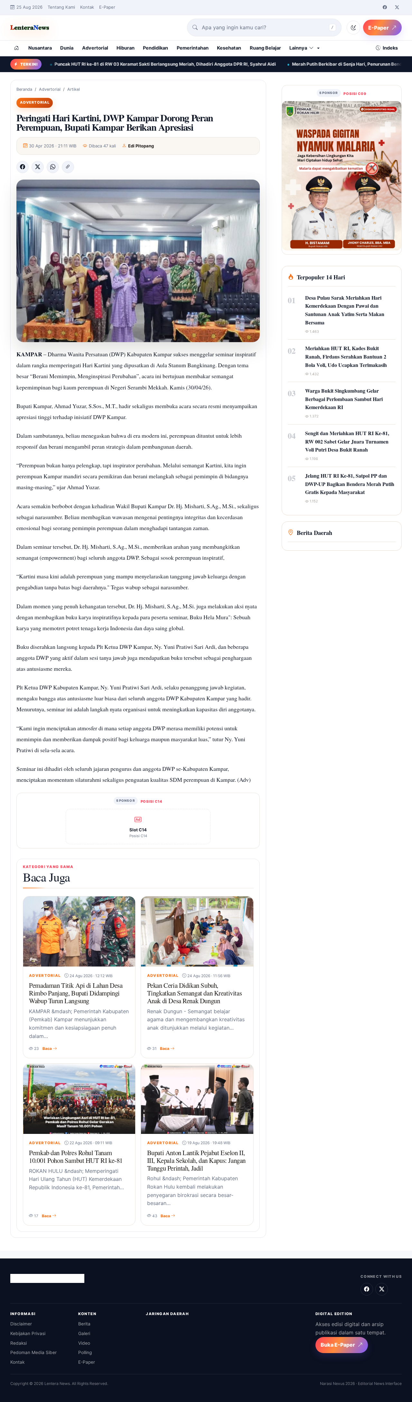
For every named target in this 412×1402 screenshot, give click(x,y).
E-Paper (107, 7)
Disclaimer (21, 1323)
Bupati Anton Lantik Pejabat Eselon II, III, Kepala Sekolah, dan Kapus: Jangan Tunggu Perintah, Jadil (196, 1160)
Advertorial (95, 48)
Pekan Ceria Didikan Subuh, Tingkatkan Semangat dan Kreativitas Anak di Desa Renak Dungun (194, 993)
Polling (85, 1352)
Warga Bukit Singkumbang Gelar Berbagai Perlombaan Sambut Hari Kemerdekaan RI (344, 399)
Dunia (66, 48)
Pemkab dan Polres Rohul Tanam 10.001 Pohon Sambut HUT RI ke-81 (76, 1156)
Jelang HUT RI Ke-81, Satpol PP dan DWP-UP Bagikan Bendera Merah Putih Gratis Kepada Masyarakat (349, 484)
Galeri (84, 1333)
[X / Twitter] (397, 7)
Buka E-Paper (338, 1344)
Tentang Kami (61, 7)
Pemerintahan (193, 48)
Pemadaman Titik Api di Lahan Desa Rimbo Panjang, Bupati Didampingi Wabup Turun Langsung (75, 993)
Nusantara (40, 48)
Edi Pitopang (141, 145)
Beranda (24, 89)
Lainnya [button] (298, 48)
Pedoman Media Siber (33, 1352)
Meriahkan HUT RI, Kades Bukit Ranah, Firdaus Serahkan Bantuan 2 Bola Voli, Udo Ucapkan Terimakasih (346, 356)
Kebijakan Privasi (27, 1333)
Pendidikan (155, 48)
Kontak (87, 7)
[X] (38, 167)
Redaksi (18, 1343)
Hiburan (126, 48)
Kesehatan (229, 48)
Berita (84, 1323)
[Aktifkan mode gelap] (353, 27)
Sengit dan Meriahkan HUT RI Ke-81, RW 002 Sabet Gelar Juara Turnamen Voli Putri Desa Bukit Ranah (347, 441)
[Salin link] (68, 167)
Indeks (390, 48)
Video (84, 1343)
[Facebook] (385, 7)
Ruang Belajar (265, 48)
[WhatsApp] (53, 167)
